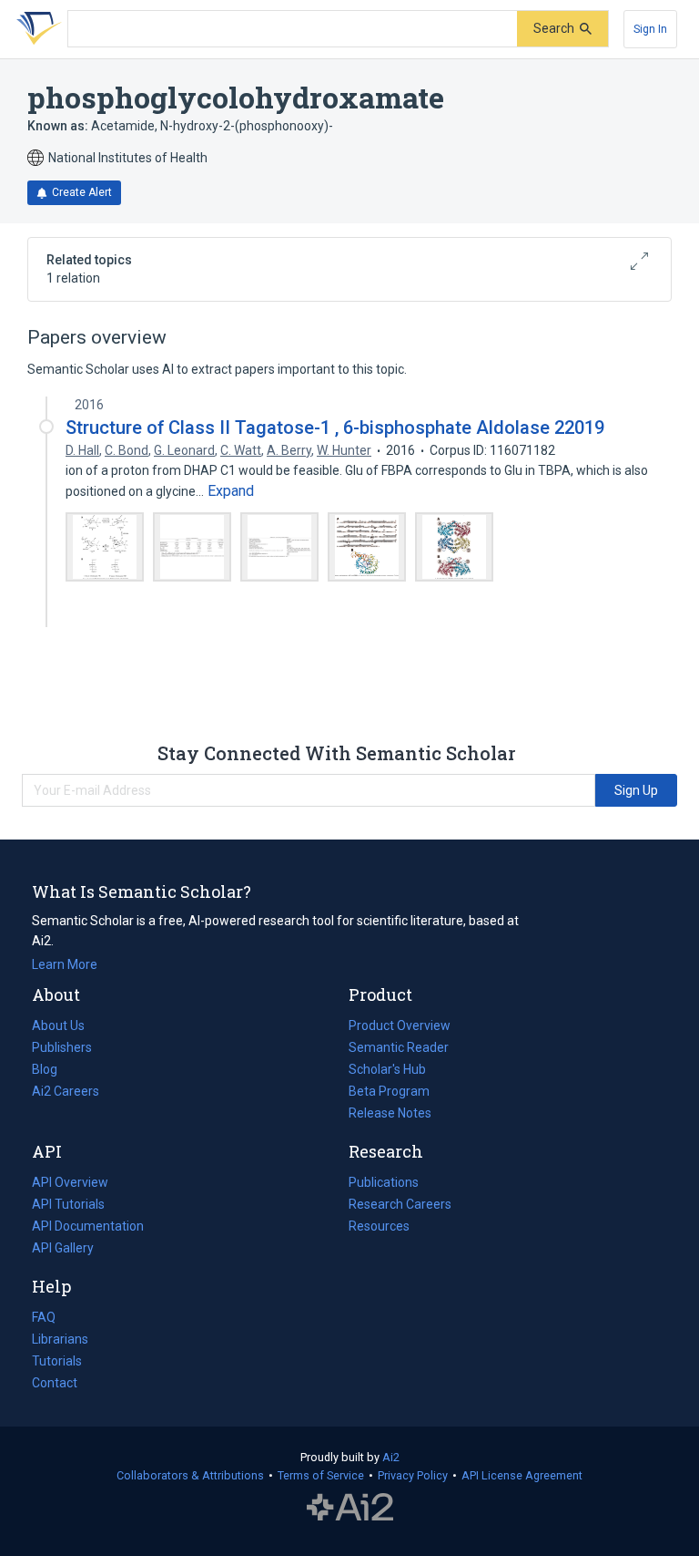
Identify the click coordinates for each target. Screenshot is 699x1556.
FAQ (44, 1317)
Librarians (60, 1339)
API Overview (70, 1182)
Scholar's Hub (387, 1069)
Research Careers (400, 1206)
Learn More (64, 964)
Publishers (62, 1047)
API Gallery (63, 1248)
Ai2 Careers (65, 1093)
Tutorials (57, 1361)
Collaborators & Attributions (190, 1475)
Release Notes (390, 1113)
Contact (54, 1383)
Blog (52, 1071)
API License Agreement (521, 1475)
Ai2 (391, 1457)
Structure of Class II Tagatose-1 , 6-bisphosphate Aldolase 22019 (335, 427)
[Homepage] (35, 29)
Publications (384, 1184)
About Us (58, 1025)
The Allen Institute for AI (350, 1507)
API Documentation (88, 1228)
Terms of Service (321, 1475)
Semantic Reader (399, 1047)
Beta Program (389, 1091)
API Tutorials (68, 1204)
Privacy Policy (413, 1475)
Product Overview (400, 1025)
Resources (379, 1228)
